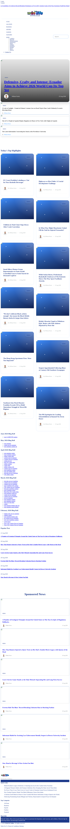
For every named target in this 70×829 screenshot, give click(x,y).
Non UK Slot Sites (9, 502)
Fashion (6, 810)
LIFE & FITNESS (14, 41)
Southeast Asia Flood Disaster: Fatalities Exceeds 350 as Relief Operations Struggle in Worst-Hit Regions (15, 406)
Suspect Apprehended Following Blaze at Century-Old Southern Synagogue (52, 369)
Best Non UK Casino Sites (11, 492)
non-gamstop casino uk (10, 493)
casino (6, 504)
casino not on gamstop (10, 445)
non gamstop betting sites (11, 516)
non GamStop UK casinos (11, 485)
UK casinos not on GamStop (12, 487)
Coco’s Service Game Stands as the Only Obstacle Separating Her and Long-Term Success (27, 552)
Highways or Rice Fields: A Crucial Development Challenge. (51, 182)
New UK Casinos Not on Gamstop (13, 523)
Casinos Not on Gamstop (11, 459)
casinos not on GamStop (10, 468)
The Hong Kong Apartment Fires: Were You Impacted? (17, 359)
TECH (11, 48)
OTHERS (12, 45)
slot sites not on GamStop (11, 473)
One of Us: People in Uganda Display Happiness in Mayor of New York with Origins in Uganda (29, 121)
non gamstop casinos (9, 499)
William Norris (16, 96)
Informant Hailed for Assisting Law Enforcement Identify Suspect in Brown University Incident (28, 569)
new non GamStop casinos (11, 520)
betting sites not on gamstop (11, 513)
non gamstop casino (9, 453)
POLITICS (12, 46)
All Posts (6, 803)
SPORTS (12, 47)
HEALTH (12, 39)
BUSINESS (9, 26)
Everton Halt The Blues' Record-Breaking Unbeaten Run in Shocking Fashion (23, 561)
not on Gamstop (8, 498)
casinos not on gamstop (10, 458)
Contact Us (8, 52)
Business (6, 805)
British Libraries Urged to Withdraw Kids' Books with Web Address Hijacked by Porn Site (51, 323)
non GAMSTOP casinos (10, 437)
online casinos (8, 464)
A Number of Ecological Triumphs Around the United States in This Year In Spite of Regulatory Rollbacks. (31, 536)
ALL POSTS (9, 24)
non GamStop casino (9, 470)
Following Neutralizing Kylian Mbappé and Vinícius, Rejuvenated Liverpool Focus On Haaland (30, 796)
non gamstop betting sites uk (11, 505)
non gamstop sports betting (11, 507)
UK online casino (9, 474)
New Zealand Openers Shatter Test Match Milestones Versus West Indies (23, 792)
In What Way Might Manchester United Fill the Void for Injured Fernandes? (53, 229)
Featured (6, 812)
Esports (6, 807)
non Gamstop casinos (10, 455)
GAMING (12, 38)
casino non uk (8, 461)
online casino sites (9, 456)
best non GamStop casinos (11, 489)
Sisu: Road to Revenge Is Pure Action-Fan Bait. (14, 577)
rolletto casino (8, 515)
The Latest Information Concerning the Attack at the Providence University (24, 131)
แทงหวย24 (7, 521)
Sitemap (21, 826)
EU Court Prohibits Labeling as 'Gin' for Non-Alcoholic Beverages (16, 181)
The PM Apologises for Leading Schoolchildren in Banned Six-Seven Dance (51, 417)
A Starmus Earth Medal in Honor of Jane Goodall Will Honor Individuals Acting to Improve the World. (32, 794)
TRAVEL (12, 50)
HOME (8, 21)
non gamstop (7, 443)
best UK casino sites (9, 462)
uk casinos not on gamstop (11, 518)
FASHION (8, 32)
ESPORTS (8, 29)
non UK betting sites (9, 471)
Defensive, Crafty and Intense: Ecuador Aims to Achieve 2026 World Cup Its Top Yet (34, 86)
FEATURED (9, 34)
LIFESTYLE (12, 42)
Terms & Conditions (13, 826)
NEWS (11, 43)
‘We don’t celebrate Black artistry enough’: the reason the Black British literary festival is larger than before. (16, 316)
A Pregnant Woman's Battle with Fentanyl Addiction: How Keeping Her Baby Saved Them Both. (30, 788)
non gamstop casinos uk (10, 446)
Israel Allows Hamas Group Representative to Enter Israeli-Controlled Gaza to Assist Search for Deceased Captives (16, 272)
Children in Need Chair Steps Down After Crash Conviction (16, 226)
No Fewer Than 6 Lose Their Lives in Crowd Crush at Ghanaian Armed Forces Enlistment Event (30, 790)
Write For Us (4, 826)
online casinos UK (9, 467)
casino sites (7, 465)
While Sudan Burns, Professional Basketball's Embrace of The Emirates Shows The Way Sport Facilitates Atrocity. (52, 278)
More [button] (7, 37)
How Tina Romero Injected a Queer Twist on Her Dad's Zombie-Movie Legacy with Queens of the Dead (31, 544)
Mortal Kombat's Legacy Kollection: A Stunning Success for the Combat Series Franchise (28, 785)
